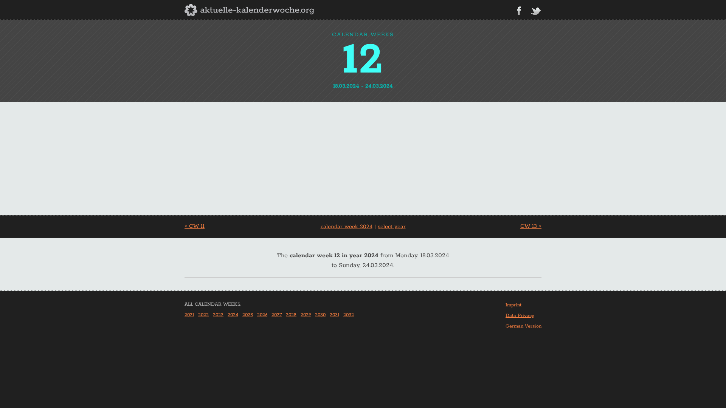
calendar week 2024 (346, 226)
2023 (218, 315)
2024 (233, 315)
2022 (203, 315)
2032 (348, 315)
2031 (334, 315)
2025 (247, 315)
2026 (262, 315)
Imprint (513, 305)
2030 (320, 315)
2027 (276, 315)
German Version (523, 326)
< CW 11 (195, 226)
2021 (189, 315)
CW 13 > (530, 226)
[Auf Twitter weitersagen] (535, 11)
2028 (291, 315)
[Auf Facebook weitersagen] (519, 10)
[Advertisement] (363, 159)
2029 (306, 315)
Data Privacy (520, 315)
